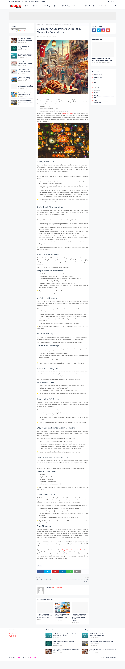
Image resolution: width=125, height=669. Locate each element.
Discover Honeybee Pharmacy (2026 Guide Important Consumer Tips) (25, 70)
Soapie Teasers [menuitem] (105, 6)
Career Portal (12, 636)
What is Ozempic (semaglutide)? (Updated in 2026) (25, 62)
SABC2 (95, 85)
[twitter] (111, 1)
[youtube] (108, 30)
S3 (94, 80)
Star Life (96, 87)
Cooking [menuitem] (47, 6)
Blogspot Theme (18, 657)
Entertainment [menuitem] (78, 6)
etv (95, 97)
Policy (32, 1)
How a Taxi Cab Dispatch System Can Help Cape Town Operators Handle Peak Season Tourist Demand (79, 617)
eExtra (96, 95)
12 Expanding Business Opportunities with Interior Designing (25, 101)
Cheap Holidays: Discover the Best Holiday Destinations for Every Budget (62, 616)
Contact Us (113, 657)
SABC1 (95, 82)
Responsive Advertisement (62, 16)
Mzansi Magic (98, 74)
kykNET (96, 100)
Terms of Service (41, 1)
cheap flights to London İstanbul (71, 550)
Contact (25, 1)
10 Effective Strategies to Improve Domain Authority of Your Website (25, 54)
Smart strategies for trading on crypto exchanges (23, 47)
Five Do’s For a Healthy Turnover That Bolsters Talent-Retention (24, 39)
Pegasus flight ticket (67, 113)
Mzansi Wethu (98, 77)
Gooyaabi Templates (35, 657)
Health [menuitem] (88, 6)
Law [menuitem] (95, 6)
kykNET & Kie (97, 102)
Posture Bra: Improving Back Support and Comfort (25, 85)
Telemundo (97, 90)
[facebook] (108, 1)
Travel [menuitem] (57, 6)
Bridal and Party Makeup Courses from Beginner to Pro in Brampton (102, 60)
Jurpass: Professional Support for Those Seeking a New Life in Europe (44, 615)
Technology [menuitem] (66, 6)
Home (12, 1)
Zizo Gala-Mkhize (42, 36)
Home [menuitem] (28, 6)
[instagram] (114, 1)
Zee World (96, 92)
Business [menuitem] (36, 6)
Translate (22, 31)
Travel (42, 24)
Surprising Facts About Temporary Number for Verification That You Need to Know (24, 93)
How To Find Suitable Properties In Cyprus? (24, 78)
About (18, 1)
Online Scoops (12, 635)
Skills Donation (13, 633)
